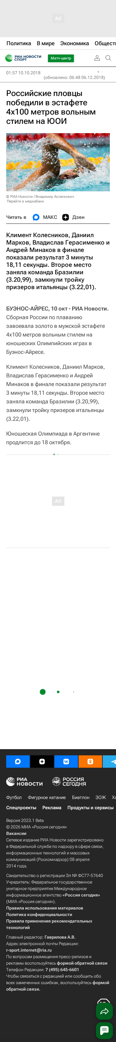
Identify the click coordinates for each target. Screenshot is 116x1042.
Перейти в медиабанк (25, 201)
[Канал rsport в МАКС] (18, 761)
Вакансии (16, 833)
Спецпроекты (21, 807)
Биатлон (80, 797)
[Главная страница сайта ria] (7, 58)
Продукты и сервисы (90, 807)
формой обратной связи (82, 963)
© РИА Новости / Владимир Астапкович (40, 196)
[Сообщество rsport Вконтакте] (66, 761)
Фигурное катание (47, 797)
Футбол (14, 797)
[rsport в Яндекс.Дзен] (42, 761)
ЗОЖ (101, 797)
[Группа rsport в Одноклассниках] (90, 761)
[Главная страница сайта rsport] (37, 58)
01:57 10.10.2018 (23, 72)
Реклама (51, 807)
